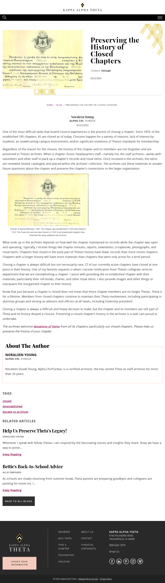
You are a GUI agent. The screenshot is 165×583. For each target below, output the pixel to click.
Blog (59, 105)
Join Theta (65, 538)
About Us (87, 531)
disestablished (12, 406)
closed (7, 401)
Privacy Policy (106, 579)
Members (64, 531)
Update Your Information (19, 563)
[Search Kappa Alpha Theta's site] (4, 17)
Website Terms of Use (88, 579)
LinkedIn (119, 561)
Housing (64, 561)
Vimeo (140, 561)
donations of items (47, 326)
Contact (86, 538)
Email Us (114, 551)
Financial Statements (88, 546)
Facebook (112, 561)
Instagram (133, 561)
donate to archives (15, 412)
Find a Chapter (63, 546)
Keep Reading (12, 454)
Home (50, 105)
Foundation (66, 555)
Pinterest (126, 561)
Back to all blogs (18, 501)
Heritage (106, 70)
